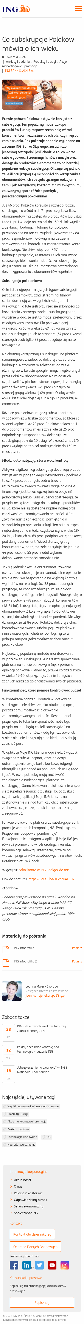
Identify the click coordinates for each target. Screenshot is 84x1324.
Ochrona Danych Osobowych (35, 1247)
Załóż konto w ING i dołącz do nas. (44, 870)
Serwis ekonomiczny (29, 1206)
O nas (18, 1186)
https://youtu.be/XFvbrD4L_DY (51, 879)
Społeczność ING (26, 1213)
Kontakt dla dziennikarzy (32, 1234)
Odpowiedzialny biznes (30, 1200)
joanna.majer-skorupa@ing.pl (45, 995)
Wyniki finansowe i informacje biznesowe (33, 1106)
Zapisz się (42, 1302)
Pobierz (77, 948)
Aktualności (22, 1180)
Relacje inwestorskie (28, 1193)
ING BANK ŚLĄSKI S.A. (19, 71)
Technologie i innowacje (22, 1137)
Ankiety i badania (18, 1129)
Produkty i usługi (18, 1114)
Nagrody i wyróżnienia (21, 1144)
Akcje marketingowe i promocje (27, 1121)
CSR (49, 1137)
